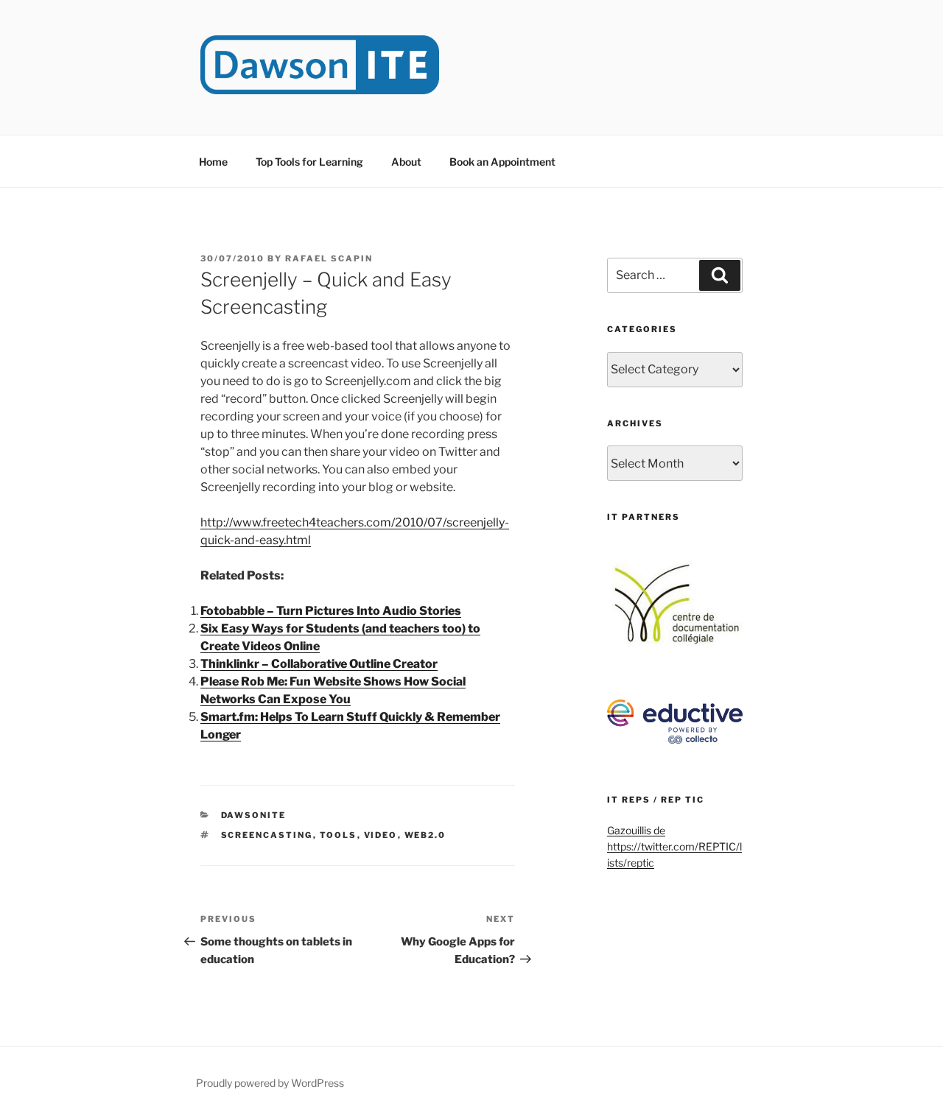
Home (213, 161)
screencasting (267, 835)
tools (338, 835)
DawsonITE (254, 815)
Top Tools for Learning (309, 161)
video (381, 835)
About (406, 161)
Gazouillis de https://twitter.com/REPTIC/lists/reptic (674, 847)
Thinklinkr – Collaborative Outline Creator (319, 664)
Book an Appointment (502, 161)
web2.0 (425, 835)
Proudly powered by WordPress (270, 1083)
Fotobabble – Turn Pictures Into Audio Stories (330, 611)
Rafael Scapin (329, 258)
